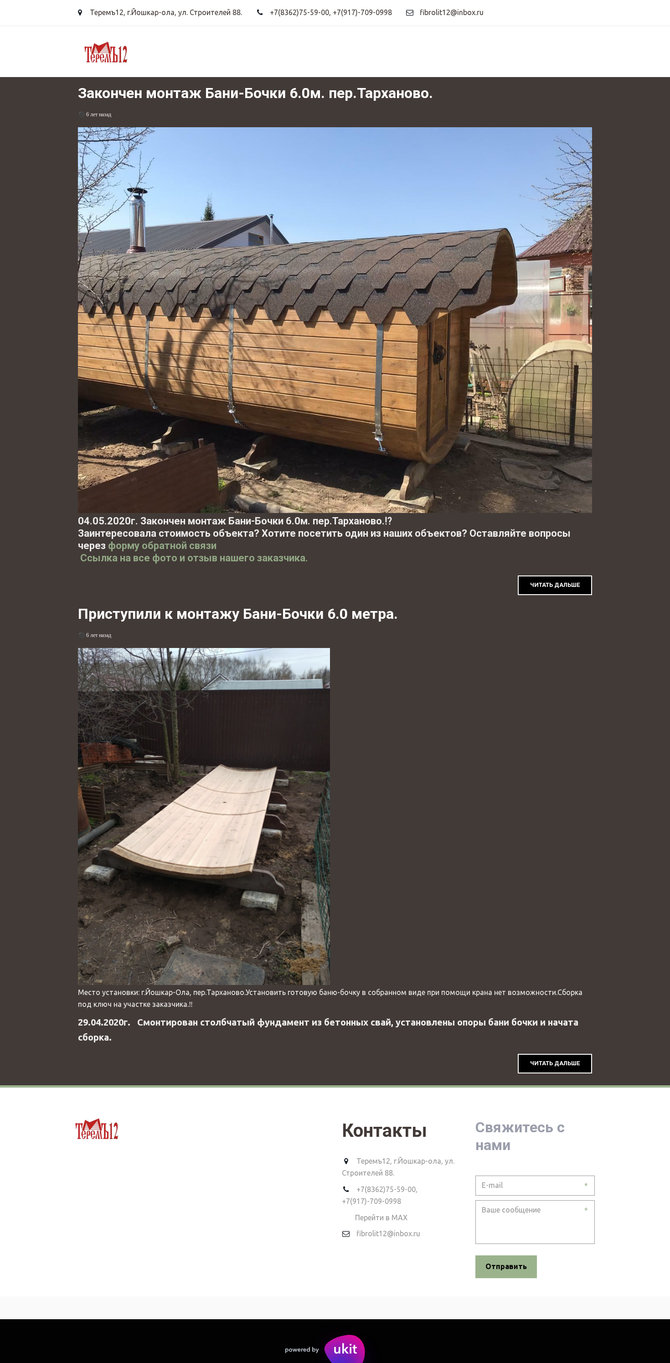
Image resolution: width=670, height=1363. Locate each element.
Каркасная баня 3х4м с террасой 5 (370, 51)
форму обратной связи (161, 545)
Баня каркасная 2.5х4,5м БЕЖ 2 (228, 51)
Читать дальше (555, 584)
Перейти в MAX (381, 1217)
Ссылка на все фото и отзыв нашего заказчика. (193, 558)
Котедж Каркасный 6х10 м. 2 (507, 51)
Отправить (506, 1266)
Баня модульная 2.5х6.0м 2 (102, 51)
